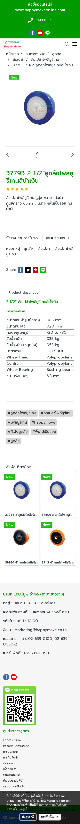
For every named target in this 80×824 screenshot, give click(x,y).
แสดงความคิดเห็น (14, 786)
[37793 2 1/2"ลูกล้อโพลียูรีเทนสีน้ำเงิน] (40, 109)
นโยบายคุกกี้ (20, 809)
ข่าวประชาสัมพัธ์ (12, 781)
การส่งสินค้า (10, 752)
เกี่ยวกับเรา (9, 769)
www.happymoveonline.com (40, 10)
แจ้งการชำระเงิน (13, 740)
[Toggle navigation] (74, 44)
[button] (65, 44)
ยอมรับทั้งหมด (49, 817)
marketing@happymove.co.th (41, 630)
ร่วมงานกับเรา (11, 775)
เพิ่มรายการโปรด (24, 238)
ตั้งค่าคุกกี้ (28, 817)
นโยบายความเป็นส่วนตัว (53, 805)
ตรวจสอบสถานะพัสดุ (16, 746)
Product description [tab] (24, 292)
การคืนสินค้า (10, 757)
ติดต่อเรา (9, 763)
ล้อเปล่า (44, 248)
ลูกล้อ (29, 248)
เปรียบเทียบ (59, 238)
